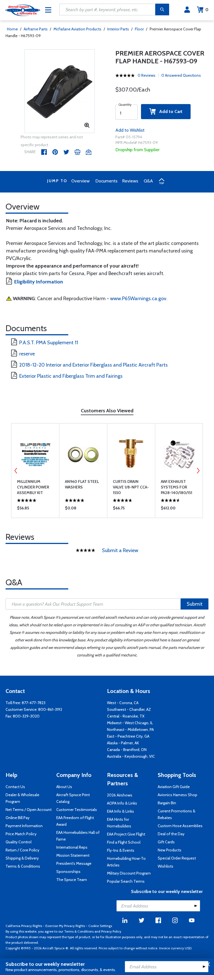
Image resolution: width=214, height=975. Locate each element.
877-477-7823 (33, 702)
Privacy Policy (111, 931)
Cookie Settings (100, 926)
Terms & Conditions (23, 866)
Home (12, 29)
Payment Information (24, 825)
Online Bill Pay (18, 817)
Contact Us (15, 786)
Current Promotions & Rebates (176, 814)
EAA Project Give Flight (126, 834)
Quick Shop (35, 509)
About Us (64, 786)
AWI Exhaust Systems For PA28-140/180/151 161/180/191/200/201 (179, 487)
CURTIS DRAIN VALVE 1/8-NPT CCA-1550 (131, 487)
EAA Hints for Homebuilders (119, 823)
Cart (206, 9)
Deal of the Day (171, 833)
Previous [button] (16, 470)
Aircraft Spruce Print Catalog (73, 798)
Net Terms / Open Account (29, 809)
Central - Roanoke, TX (125, 716)
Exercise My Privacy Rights (65, 926)
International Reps (71, 847)
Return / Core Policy (22, 850)
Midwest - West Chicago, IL (130, 722)
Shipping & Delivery (22, 858)
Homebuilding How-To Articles (126, 862)
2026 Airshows (119, 795)
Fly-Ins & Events (120, 850)
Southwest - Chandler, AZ (129, 709)
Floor (139, 29)
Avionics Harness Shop (177, 794)
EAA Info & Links (120, 811)
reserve (27, 354)
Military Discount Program (129, 873)
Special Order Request (177, 858)
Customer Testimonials (76, 809)
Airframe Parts (36, 29)
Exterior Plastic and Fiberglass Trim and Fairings (71, 376)
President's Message (73, 863)
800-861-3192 (50, 709)
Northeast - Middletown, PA (130, 729)
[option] (60, 91)
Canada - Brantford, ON (127, 749)
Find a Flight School (123, 842)
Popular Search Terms (126, 881)
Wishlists (165, 866)
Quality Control (18, 841)
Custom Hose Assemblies (180, 825)
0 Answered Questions (181, 75)
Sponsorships (68, 871)
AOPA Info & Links (122, 803)
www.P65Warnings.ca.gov (138, 298)
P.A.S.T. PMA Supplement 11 (48, 342)
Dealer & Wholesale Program (22, 798)
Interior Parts (118, 29)
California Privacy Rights (24, 926)
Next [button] (198, 470)
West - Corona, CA (122, 702)
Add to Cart (169, 111)
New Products (169, 850)
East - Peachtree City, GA (128, 736)
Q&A (148, 181)
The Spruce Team (71, 879)
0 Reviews (146, 75)
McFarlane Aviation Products (77, 29)
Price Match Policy (21, 833)
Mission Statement (72, 855)
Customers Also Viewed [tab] (107, 411)
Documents (106, 181)
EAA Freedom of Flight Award (75, 821)
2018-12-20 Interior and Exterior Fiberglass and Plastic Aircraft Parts (93, 365)
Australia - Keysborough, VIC (131, 756)
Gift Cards (166, 841)
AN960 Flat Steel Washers (82, 484)
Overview (80, 181)
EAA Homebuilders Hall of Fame (77, 836)
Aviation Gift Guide (174, 786)
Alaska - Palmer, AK (123, 742)
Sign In (187, 9)
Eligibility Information (38, 282)
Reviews (130, 181)
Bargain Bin (167, 802)
